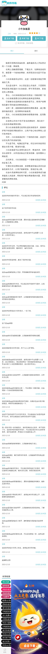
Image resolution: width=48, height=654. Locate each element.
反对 (42, 200)
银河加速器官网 (8, 630)
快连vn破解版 (7, 623)
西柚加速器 (6, 604)
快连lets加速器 (8, 634)
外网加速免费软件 (9, 619)
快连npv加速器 (8, 645)
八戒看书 (5, 597)
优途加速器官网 (8, 593)
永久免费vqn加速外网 (10, 615)
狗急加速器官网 (8, 589)
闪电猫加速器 (7, 612)
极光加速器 (6, 608)
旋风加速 (5, 586)
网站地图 (5, 582)
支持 (37, 200)
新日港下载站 (7, 638)
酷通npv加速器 (8, 601)
